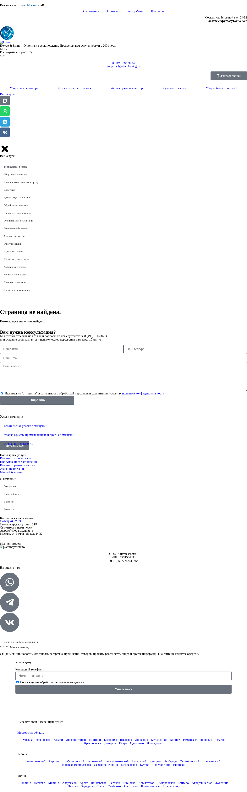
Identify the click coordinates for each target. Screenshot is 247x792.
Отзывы (112, 11)
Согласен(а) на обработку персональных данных (52, 682)
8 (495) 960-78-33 (11, 521)
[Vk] (5, 132)
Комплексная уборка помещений (25, 426)
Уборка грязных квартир (126, 88)
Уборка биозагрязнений (221, 88)
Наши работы (134, 11)
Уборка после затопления (74, 88)
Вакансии (9, 501)
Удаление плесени (174, 88)
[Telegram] (5, 122)
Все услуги (7, 94)
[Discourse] (5, 100)
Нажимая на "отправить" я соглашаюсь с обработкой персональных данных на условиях (84, 393)
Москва (32, 5)
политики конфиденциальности (143, 393)
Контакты (157, 11)
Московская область (30, 732)
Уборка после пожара (24, 88)
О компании (91, 11)
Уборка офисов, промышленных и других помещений (39, 434)
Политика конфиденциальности (21, 641)
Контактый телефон (28, 669)
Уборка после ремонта (18, 443)
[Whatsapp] (5, 111)
